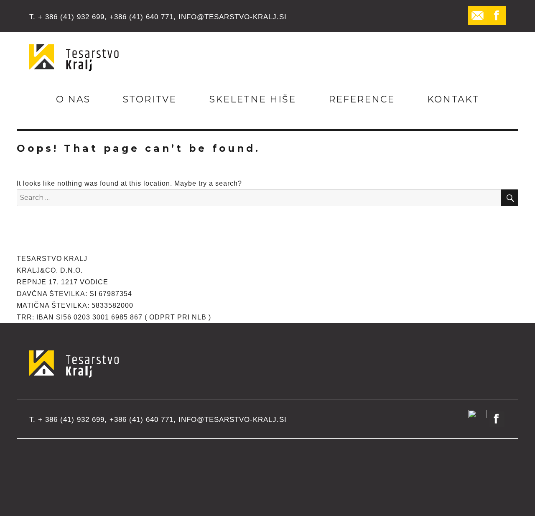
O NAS (73, 99)
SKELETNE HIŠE (252, 99)
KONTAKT (453, 99)
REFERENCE (362, 99)
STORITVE (149, 99)
